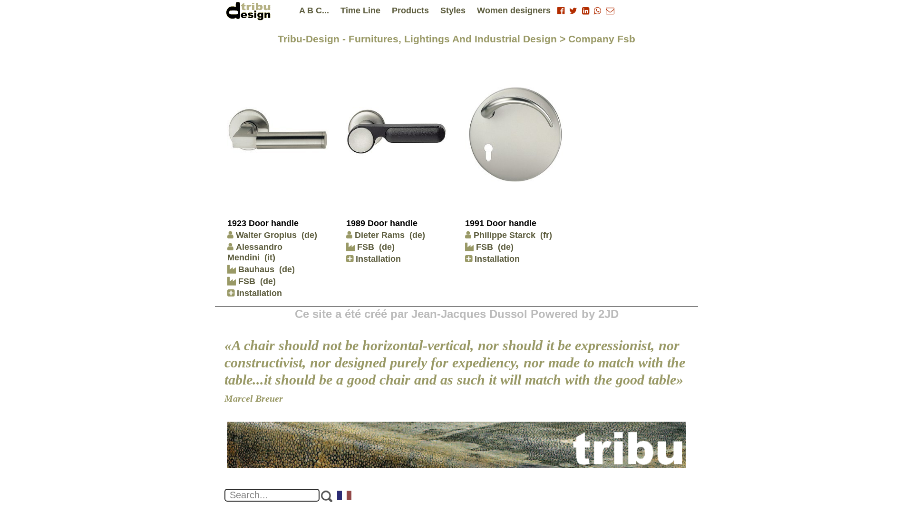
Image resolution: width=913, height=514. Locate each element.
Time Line (360, 10)
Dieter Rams (380, 235)
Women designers (514, 10)
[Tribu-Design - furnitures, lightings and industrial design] (250, 10)
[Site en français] (344, 496)
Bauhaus (255, 269)
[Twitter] (573, 11)
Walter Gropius (266, 235)
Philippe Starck (504, 235)
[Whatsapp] (597, 11)
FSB (245, 281)
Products (410, 10)
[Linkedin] (585, 11)
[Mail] (610, 11)
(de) (309, 235)
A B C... (314, 10)
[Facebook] (560, 11)
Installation (258, 293)
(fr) (546, 235)
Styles (453, 10)
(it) (269, 257)
